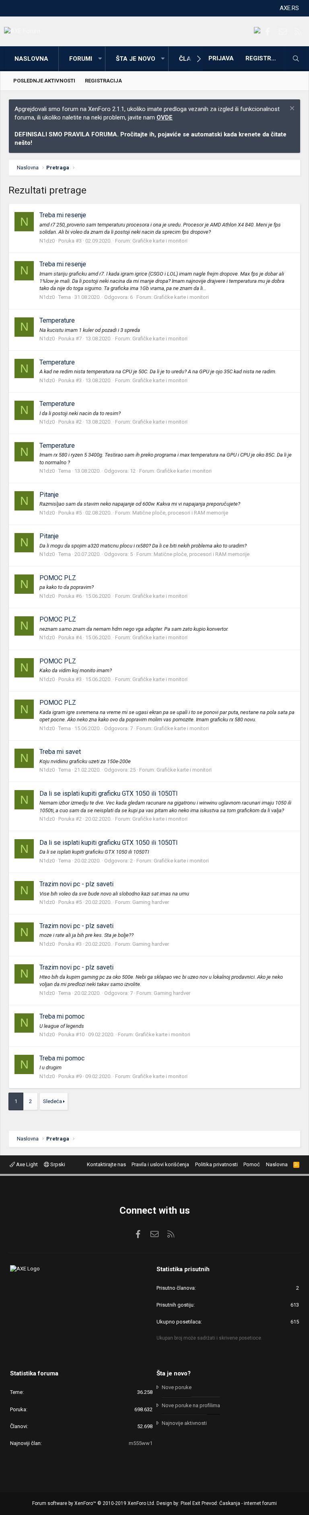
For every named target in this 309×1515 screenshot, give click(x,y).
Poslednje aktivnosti (44, 81)
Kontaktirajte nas (106, 1164)
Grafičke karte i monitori (159, 241)
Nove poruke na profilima (191, 1405)
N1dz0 (47, 241)
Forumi (80, 58)
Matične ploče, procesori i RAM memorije (180, 513)
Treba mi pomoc (61, 1016)
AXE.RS (289, 8)
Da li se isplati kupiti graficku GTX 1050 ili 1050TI (108, 793)
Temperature (57, 320)
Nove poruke (177, 1387)
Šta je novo (135, 58)
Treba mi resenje (62, 215)
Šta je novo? (174, 1373)
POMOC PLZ (57, 578)
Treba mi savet (60, 751)
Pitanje (49, 494)
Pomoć (251, 1164)
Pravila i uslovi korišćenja (160, 1164)
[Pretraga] (295, 58)
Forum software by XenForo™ (93, 1503)
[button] (100, 59)
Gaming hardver (150, 902)
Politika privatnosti (216, 1164)
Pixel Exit (190, 1503)
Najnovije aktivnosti (184, 1423)
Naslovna (31, 58)
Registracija (103, 81)
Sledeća (52, 1101)
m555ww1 (140, 1443)
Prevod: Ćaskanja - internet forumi (239, 1503)
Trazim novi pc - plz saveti (76, 884)
